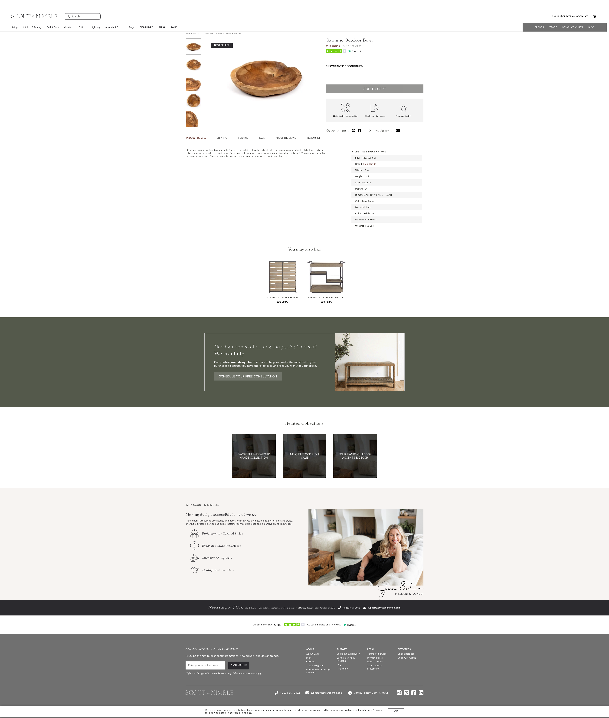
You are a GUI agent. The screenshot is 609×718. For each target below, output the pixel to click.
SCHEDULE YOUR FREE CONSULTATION (248, 376)
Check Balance (406, 653)
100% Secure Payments (374, 116)
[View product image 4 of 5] (194, 101)
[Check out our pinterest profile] (406, 693)
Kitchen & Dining (32, 27)
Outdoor (68, 27)
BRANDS (539, 27)
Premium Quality (403, 116)
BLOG (591, 27)
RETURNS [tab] (243, 137)
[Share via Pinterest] (353, 130)
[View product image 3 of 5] (194, 83)
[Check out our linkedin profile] (421, 693)
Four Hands (333, 46)
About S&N (312, 653)
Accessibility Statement (374, 667)
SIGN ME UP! (239, 665)
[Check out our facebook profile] (413, 693)
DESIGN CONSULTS (572, 27)
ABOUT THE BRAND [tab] (286, 137)
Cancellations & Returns (346, 659)
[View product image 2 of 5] (194, 65)
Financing (342, 668)
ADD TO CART (374, 88)
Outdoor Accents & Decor (212, 33)
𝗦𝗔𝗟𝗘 (173, 27)
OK (396, 711)
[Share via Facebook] (359, 130)
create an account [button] (575, 16)
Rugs (131, 27)
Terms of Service (377, 653)
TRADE (553, 27)
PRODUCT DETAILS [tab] (196, 137)
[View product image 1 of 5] (194, 46)
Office (82, 27)
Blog (308, 657)
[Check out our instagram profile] (399, 693)
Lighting (95, 27)
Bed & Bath (53, 27)
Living (14, 27)
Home (188, 33)
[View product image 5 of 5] (194, 119)
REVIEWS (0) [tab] (313, 137)
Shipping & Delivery (348, 653)
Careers (310, 661)
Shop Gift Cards (407, 657)
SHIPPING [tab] (222, 137)
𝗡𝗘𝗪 (162, 27)
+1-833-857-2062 (351, 607)
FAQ (339, 664)
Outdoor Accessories (233, 33)
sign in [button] (556, 16)
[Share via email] (398, 130)
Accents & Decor (114, 27)
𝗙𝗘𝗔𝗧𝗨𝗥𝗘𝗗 (147, 27)
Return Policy (375, 661)
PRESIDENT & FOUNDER (409, 594)
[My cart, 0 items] (595, 16)
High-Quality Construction (345, 116)
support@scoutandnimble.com (384, 607)
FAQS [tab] (262, 137)
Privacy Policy (375, 657)
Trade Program (315, 665)
